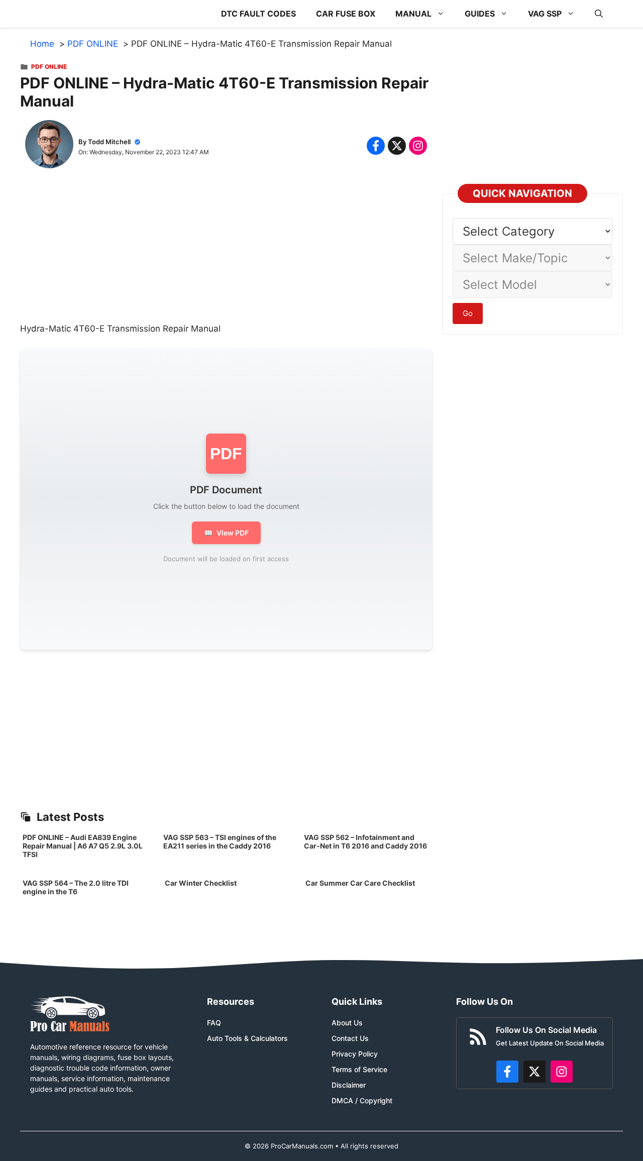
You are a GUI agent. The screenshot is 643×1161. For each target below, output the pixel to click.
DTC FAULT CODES (258, 14)
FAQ (214, 1022)
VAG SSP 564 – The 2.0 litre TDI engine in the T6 (76, 887)
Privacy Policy (355, 1053)
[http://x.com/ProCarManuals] (534, 1072)
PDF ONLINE (49, 66)
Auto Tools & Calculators (247, 1038)
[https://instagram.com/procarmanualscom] (562, 1072)
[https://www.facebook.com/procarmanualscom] (507, 1072)
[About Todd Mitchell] (49, 146)
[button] (599, 14)
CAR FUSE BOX (345, 14)
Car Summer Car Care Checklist (360, 883)
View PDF (226, 533)
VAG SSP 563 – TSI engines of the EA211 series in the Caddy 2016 (219, 841)
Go (468, 313)
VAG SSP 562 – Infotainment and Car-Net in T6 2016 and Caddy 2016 (365, 841)
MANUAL (413, 14)
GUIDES (480, 14)
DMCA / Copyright (362, 1100)
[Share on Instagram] (418, 146)
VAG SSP (545, 14)
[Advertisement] (226, 252)
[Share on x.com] (397, 146)
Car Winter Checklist (200, 883)
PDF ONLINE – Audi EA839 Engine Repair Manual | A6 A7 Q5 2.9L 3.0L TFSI (83, 846)
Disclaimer (349, 1085)
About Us (347, 1022)
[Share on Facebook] (376, 146)
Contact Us (350, 1038)
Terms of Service (359, 1069)
